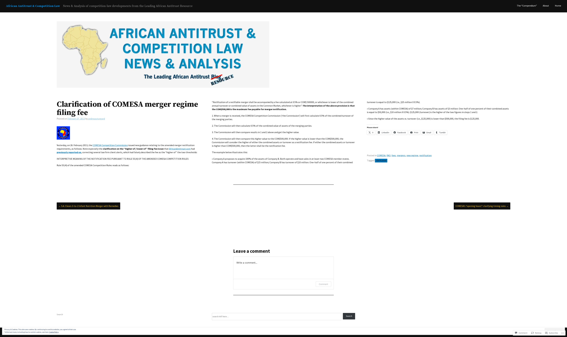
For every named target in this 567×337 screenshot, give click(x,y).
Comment (323, 284)
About (546, 5)
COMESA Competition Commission (110, 145)
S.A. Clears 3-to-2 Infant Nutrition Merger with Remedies (88, 206)
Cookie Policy (54, 332)
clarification (381, 160)
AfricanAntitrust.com (180, 148)
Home (558, 5)
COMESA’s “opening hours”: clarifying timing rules (482, 206)
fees (394, 155)
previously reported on (69, 152)
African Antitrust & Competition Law (33, 6)
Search (60, 314)
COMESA (381, 155)
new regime (412, 155)
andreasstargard (96, 118)
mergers (401, 155)
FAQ (389, 155)
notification (425, 155)
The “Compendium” (527, 5)
